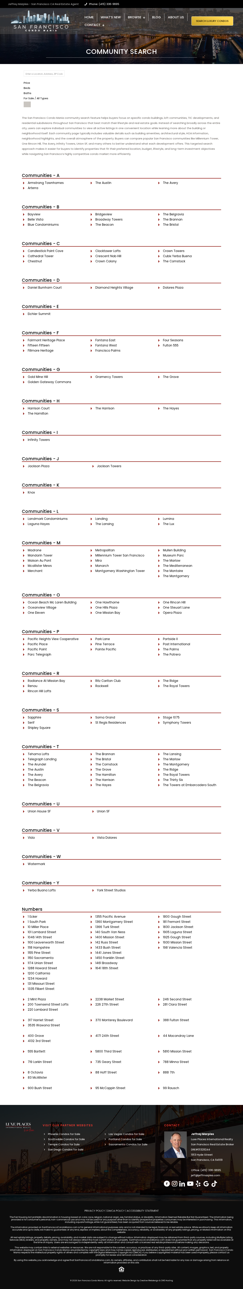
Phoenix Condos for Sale (64, 1134)
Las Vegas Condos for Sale (126, 1134)
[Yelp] (198, 1184)
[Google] (206, 1184)
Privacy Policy (94, 1211)
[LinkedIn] (182, 1184)
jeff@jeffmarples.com (205, 1175)
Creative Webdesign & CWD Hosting (156, 1280)
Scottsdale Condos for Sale (66, 1139)
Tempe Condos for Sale (64, 1144)
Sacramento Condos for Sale (128, 1144)
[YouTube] (190, 1184)
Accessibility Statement (143, 1211)
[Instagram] (174, 1184)
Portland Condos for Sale (125, 1139)
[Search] (27, 104)
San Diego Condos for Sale (65, 1149)
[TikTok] (214, 1184)
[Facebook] (167, 1184)
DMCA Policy (116, 1211)
